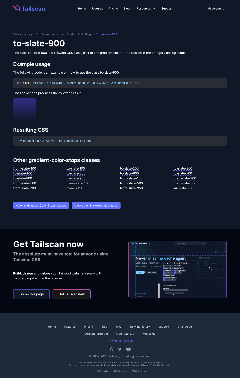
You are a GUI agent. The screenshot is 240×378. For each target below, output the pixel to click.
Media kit (149, 333)
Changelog (185, 326)
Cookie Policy (139, 371)
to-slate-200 (129, 168)
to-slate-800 (22, 178)
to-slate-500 (76, 173)
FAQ (118, 326)
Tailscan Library (22, 34)
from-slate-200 (184, 178)
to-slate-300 (182, 168)
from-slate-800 (78, 188)
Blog (127, 8)
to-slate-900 (109, 34)
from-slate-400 (78, 183)
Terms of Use (120, 371)
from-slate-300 (24, 183)
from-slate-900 (24, 168)
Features (97, 8)
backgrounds (176, 53)
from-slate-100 (131, 178)
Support (167, 8)
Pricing (113, 8)
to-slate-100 (76, 168)
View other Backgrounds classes (96, 205)
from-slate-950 (131, 188)
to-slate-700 (182, 173)
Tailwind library (140, 326)
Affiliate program (96, 333)
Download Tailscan (120, 340)
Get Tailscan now (72, 294)
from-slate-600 (184, 183)
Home (82, 8)
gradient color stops (115, 53)
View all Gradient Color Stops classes (41, 205)
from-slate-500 (131, 183)
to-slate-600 (129, 173)
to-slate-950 (76, 178)
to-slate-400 (22, 173)
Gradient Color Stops (79, 34)
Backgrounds (49, 34)
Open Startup (125, 333)
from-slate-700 (24, 188)
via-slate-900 (183, 188)
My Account (215, 8)
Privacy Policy (101, 371)
